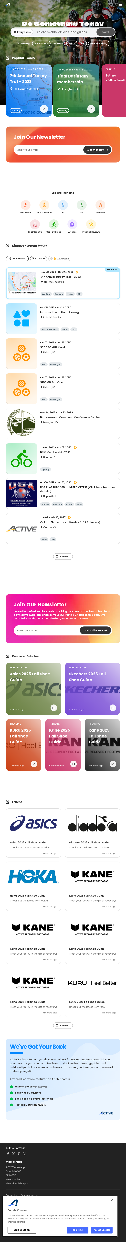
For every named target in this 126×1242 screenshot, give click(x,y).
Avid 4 (72, 43)
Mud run (58, 43)
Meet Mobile (13, 1179)
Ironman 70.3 (41, 43)
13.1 (44, 207)
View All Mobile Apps (17, 1183)
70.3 (35, 226)
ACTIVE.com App (15, 1167)
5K (82, 207)
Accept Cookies (102, 1229)
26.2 (25, 207)
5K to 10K (11, 1175)
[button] (63, 32)
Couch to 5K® (13, 1171)
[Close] (112, 1199)
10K (82, 43)
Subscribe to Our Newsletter (22, 1195)
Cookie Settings (21, 1229)
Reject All (78, 1229)
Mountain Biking (98, 43)
